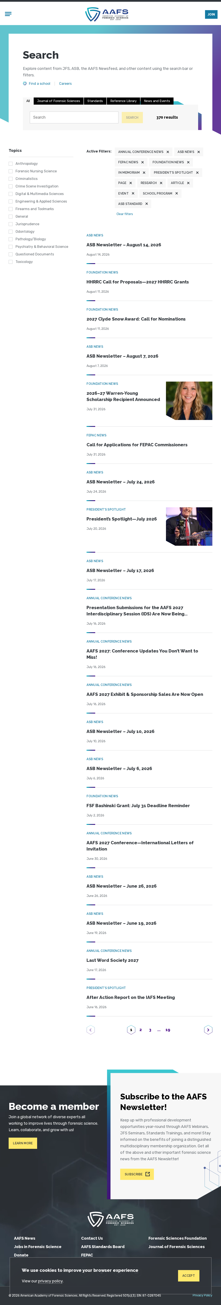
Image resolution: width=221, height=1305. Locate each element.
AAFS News (24, 1238)
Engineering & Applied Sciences (41, 201)
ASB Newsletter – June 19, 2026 (121, 923)
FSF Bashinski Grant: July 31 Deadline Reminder (138, 805)
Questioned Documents (35, 254)
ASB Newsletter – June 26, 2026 (122, 886)
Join (211, 14)
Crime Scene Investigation (37, 186)
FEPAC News (128, 162)
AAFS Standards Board (103, 1246)
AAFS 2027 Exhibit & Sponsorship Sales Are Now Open (145, 694)
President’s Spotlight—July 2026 (122, 519)
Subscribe (134, 1174)
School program (157, 193)
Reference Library (123, 101)
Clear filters (125, 214)
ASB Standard (130, 204)
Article (177, 183)
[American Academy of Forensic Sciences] (106, 14)
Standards (95, 101)
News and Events (157, 101)
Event (123, 193)
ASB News (186, 152)
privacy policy (50, 1281)
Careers (65, 84)
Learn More (23, 1143)
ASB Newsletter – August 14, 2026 (124, 244)
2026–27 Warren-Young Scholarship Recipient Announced (123, 396)
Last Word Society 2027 (113, 960)
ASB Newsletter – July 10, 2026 (121, 731)
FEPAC (87, 1255)
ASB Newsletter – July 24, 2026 (121, 481)
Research (149, 183)
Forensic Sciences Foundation (177, 1238)
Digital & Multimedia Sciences (40, 194)
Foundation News (168, 162)
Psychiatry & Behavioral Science (42, 247)
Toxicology (24, 262)
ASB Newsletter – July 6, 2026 (119, 768)
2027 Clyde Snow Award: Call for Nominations (136, 319)
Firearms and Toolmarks (35, 209)
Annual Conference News (140, 152)
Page (122, 183)
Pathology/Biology (31, 239)
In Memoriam (129, 172)
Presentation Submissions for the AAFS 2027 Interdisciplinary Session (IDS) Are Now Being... (137, 610)
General (22, 216)
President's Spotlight (173, 172)
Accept (188, 1275)
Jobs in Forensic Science (38, 1246)
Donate (21, 1255)
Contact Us (92, 1238)
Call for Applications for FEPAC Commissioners (137, 444)
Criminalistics (27, 179)
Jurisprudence (27, 224)
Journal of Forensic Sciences (58, 101)
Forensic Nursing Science (36, 171)
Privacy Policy (202, 1295)
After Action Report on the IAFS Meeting (131, 997)
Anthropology (27, 164)
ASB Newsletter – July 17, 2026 (120, 570)
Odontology (25, 232)
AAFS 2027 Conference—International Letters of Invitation (140, 846)
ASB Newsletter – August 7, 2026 (122, 356)
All (28, 101)
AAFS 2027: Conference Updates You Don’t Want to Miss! (142, 654)
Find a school (39, 84)
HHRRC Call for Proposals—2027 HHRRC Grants (138, 282)
